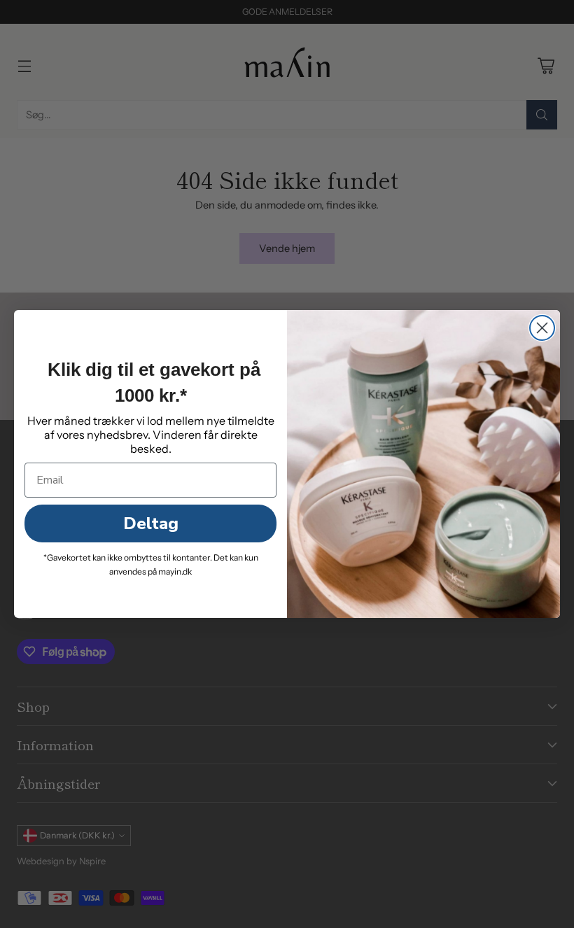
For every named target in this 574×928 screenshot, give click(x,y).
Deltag (150, 523)
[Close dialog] (542, 328)
